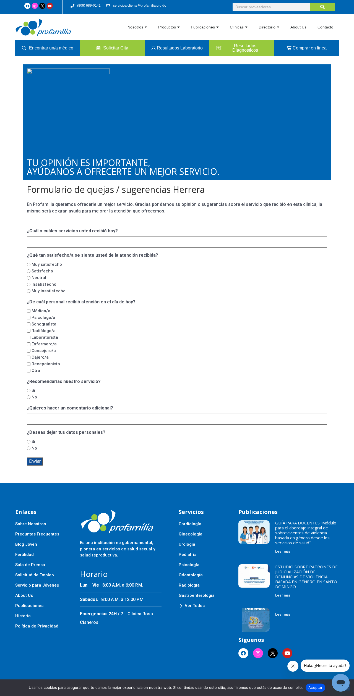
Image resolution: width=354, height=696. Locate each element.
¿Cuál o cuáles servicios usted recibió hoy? (72, 230)
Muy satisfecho (47, 264)
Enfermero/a (44, 344)
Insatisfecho (44, 284)
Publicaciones (203, 27)
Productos (167, 27)
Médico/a (41, 310)
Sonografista (44, 324)
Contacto (325, 27)
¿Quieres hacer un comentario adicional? (70, 408)
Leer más (282, 551)
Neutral (39, 277)
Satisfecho (42, 271)
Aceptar (315, 687)
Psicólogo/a (43, 317)
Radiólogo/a (44, 330)
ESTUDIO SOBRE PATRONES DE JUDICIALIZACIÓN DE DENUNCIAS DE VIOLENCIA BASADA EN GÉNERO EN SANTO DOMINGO (306, 576)
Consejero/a (44, 350)
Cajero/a (40, 357)
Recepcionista (46, 363)
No (34, 397)
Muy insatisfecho (49, 290)
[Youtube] (50, 6)
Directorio (267, 27)
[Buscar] (322, 7)
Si (33, 390)
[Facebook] (27, 6)
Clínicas (237, 27)
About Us (298, 27)
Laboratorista (45, 337)
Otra (36, 370)
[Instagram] (35, 6)
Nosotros (135, 27)
